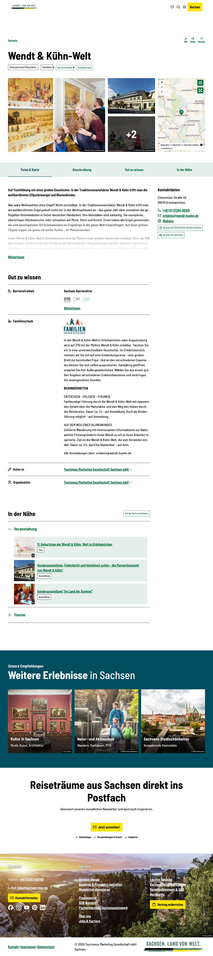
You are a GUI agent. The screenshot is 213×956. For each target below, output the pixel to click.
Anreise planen (89, 879)
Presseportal (88, 898)
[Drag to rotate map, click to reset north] (161, 91)
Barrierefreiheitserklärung (168, 884)
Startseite (12, 40)
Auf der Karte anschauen (136, 513)
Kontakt (13, 947)
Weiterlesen (16, 257)
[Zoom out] (161, 87)
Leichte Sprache (161, 879)
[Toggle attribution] (201, 145)
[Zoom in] (161, 82)
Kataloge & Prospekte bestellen (100, 884)
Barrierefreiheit (64, 67)
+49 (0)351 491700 (32, 879)
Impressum (28, 947)
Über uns (85, 916)
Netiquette (157, 894)
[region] (181, 115)
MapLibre (165, 144)
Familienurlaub (85, 67)
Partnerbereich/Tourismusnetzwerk (103, 908)
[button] (205, 952)
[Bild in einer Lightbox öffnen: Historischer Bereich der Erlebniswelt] (56, 115)
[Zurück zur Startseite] (24, 7)
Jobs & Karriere (89, 921)
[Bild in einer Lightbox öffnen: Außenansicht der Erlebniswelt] (131, 96)
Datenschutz (45, 947)
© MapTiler (176, 144)
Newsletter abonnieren (94, 889)
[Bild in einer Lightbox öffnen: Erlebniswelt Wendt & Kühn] (131, 134)
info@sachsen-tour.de (32, 888)
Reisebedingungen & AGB (167, 889)
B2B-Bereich (87, 903)
